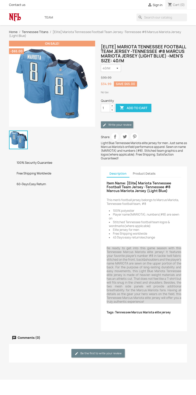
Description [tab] (118, 174)
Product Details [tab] (144, 174)
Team (48, 17)
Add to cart (133, 107)
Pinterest (134, 136)
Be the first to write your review (101, 353)
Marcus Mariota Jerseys (124, 320)
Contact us (17, 5)
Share (115, 136)
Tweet (125, 136)
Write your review (119, 125)
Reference (114, 324)
